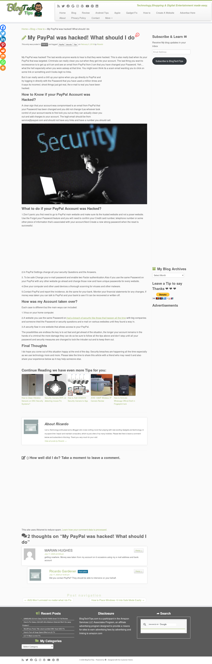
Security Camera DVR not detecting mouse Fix (55, 399)
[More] (3, 68)
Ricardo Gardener (62, 571)
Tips (75, 44)
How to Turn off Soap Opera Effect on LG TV (39, 632)
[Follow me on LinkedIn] (98, 6)
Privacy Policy (78, 18)
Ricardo (100, 44)
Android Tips (102, 12)
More (108, 18)
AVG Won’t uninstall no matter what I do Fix (48, 600)
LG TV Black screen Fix (32, 635)
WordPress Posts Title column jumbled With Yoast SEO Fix (44, 629)
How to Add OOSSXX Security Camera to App (78, 399)
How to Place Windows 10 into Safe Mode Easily (117, 600)
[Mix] (3, 56)
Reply (139, 550)
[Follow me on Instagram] (78, 6)
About (62, 18)
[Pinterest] (3, 45)
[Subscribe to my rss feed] (59, 6)
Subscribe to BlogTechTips (169, 61)
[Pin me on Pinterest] (93, 6)
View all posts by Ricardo (55, 441)
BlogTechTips (89, 660)
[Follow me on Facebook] (69, 6)
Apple (117, 12)
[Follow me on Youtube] (88, 6)
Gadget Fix (131, 12)
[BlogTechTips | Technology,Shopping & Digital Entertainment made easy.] (24, 9)
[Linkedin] (3, 39)
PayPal (61, 44)
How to (146, 12)
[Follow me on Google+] (74, 6)
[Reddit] (3, 50)
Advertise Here (187, 12)
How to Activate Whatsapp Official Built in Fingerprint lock (124, 400)
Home (62, 12)
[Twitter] (3, 33)
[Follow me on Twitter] (64, 6)
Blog (73, 12)
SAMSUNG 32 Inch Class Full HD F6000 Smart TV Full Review (46, 618)
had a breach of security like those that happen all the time (96, 317)
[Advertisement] (125, 95)
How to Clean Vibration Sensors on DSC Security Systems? (32, 400)
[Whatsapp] (3, 62)
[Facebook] (3, 27)
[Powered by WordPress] (106, 659)
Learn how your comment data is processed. (84, 529)
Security (69, 44)
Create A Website (165, 12)
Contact (96, 18)
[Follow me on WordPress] (83, 6)
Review (86, 12)
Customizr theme (127, 660)
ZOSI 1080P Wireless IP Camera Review (101, 399)
